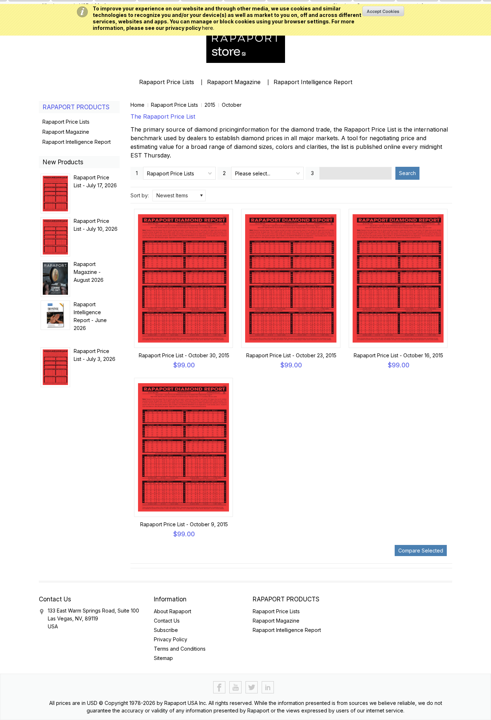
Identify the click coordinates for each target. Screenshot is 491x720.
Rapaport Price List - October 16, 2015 (398, 355)
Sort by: (139, 195)
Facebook (219, 687)
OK (383, 11)
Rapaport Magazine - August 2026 (89, 272)
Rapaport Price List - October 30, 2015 (184, 355)
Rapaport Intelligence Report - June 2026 (90, 316)
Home (137, 105)
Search (407, 173)
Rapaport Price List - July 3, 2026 (94, 355)
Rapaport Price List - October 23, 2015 (291, 355)
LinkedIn (268, 687)
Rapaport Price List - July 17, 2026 (95, 181)
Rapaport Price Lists (166, 82)
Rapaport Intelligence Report (313, 82)
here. (208, 28)
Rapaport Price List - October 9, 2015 (184, 524)
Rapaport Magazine (234, 82)
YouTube (235, 687)
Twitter (252, 687)
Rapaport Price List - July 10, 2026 (96, 225)
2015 (210, 105)
